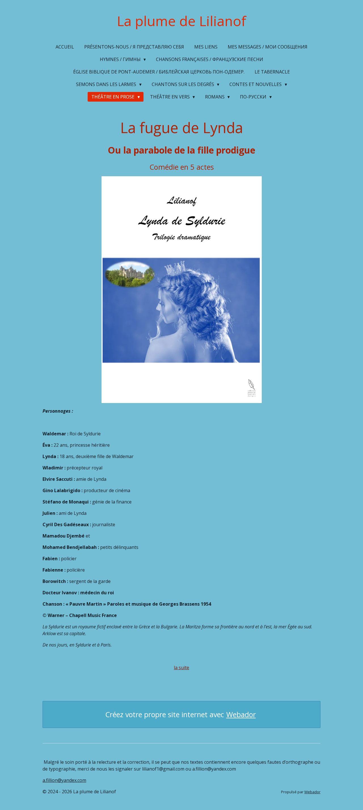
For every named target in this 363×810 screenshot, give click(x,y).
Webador (241, 714)
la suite (181, 667)
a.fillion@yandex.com (64, 780)
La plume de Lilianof (181, 21)
